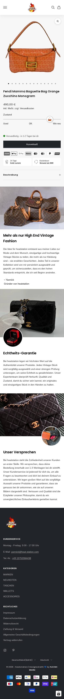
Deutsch (44, 660)
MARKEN (8, 574)
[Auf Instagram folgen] (5, 650)
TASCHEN (8, 585)
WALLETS (8, 591)
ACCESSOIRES (11, 596)
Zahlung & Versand (13, 629)
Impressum (9, 612)
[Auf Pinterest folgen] (13, 650)
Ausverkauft (32, 144)
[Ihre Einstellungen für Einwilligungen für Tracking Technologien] (58, 693)
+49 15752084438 (21, 558)
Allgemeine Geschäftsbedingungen (21, 634)
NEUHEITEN (9, 580)
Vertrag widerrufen (12, 640)
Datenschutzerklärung (14, 618)
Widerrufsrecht (11, 623)
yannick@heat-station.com (25, 551)
